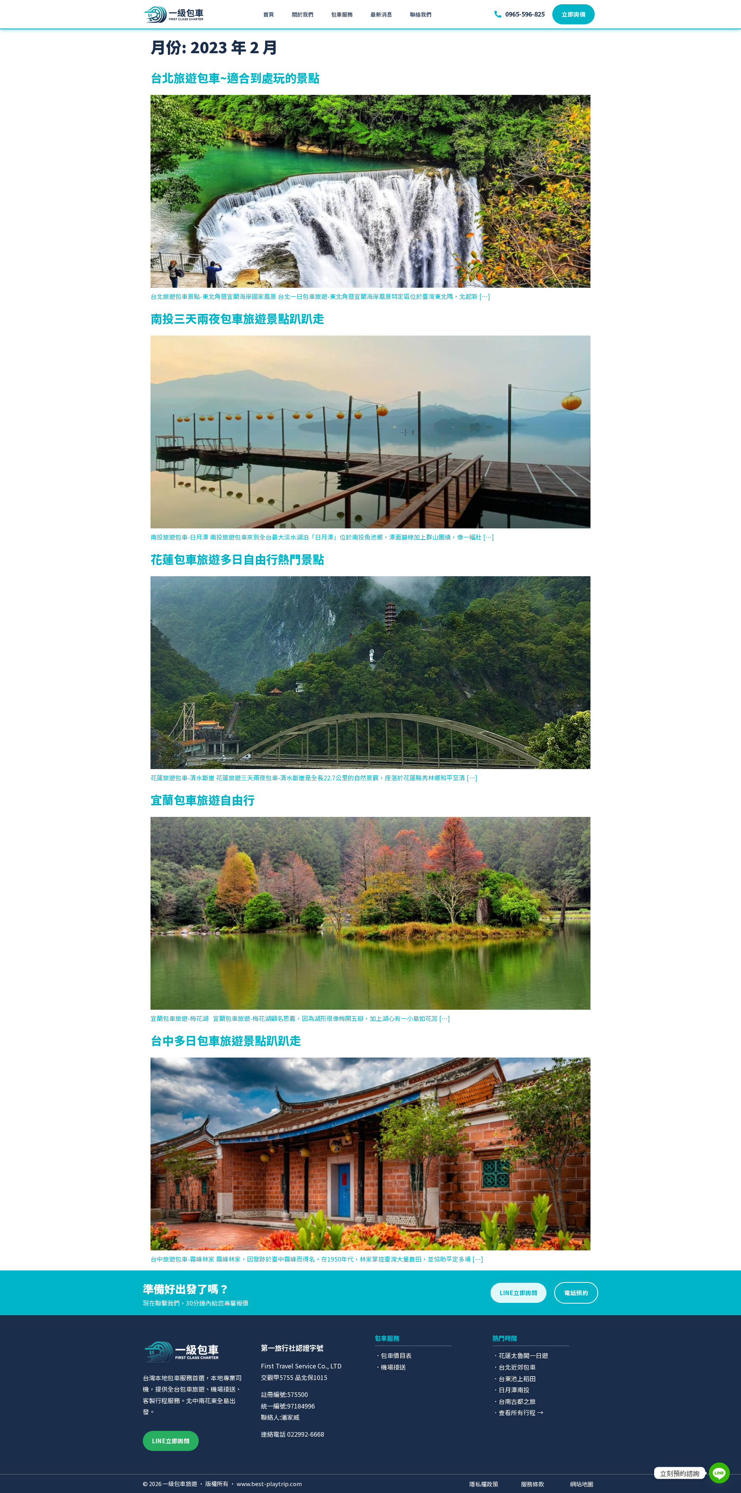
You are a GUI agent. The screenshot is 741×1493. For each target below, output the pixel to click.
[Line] (719, 1473)
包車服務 (342, 14)
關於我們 (302, 14)
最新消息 (381, 14)
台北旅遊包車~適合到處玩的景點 (235, 77)
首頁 (268, 14)
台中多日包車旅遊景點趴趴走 (226, 1040)
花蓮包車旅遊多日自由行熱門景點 (237, 558)
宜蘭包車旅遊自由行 (203, 799)
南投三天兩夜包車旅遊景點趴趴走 (237, 318)
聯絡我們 (420, 14)
